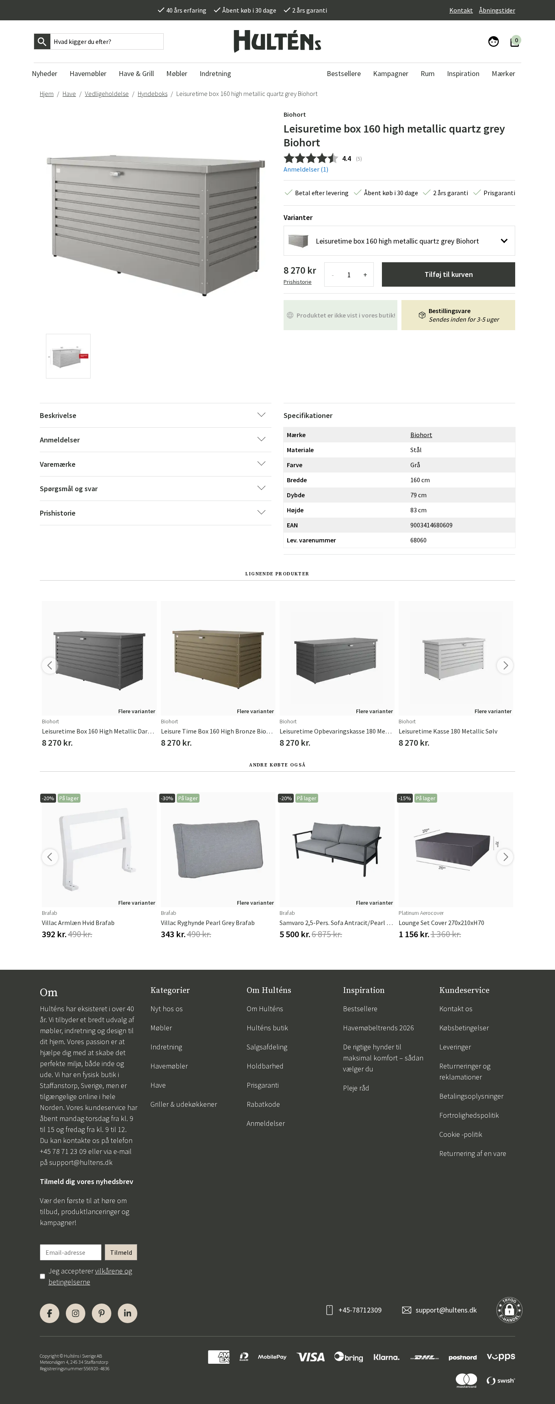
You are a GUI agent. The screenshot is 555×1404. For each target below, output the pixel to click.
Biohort (295, 114)
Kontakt (461, 10)
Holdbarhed (265, 1066)
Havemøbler (169, 1066)
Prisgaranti (263, 1085)
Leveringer (455, 1046)
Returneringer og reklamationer (464, 1071)
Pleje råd (356, 1088)
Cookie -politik (460, 1134)
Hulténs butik (267, 1027)
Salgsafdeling (267, 1046)
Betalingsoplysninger (471, 1096)
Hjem (47, 93)
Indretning (166, 1046)
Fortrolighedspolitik (469, 1115)
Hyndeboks (152, 93)
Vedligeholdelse (107, 93)
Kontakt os (456, 1008)
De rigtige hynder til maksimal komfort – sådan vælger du (383, 1057)
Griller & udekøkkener (183, 1104)
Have (69, 93)
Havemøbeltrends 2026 (378, 1027)
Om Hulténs (265, 1008)
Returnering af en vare (472, 1153)
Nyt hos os (166, 1008)
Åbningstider (497, 10)
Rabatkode (263, 1104)
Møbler (161, 1027)
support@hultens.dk (81, 1162)
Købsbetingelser (464, 1027)
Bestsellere (360, 1008)
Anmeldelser (266, 1123)
